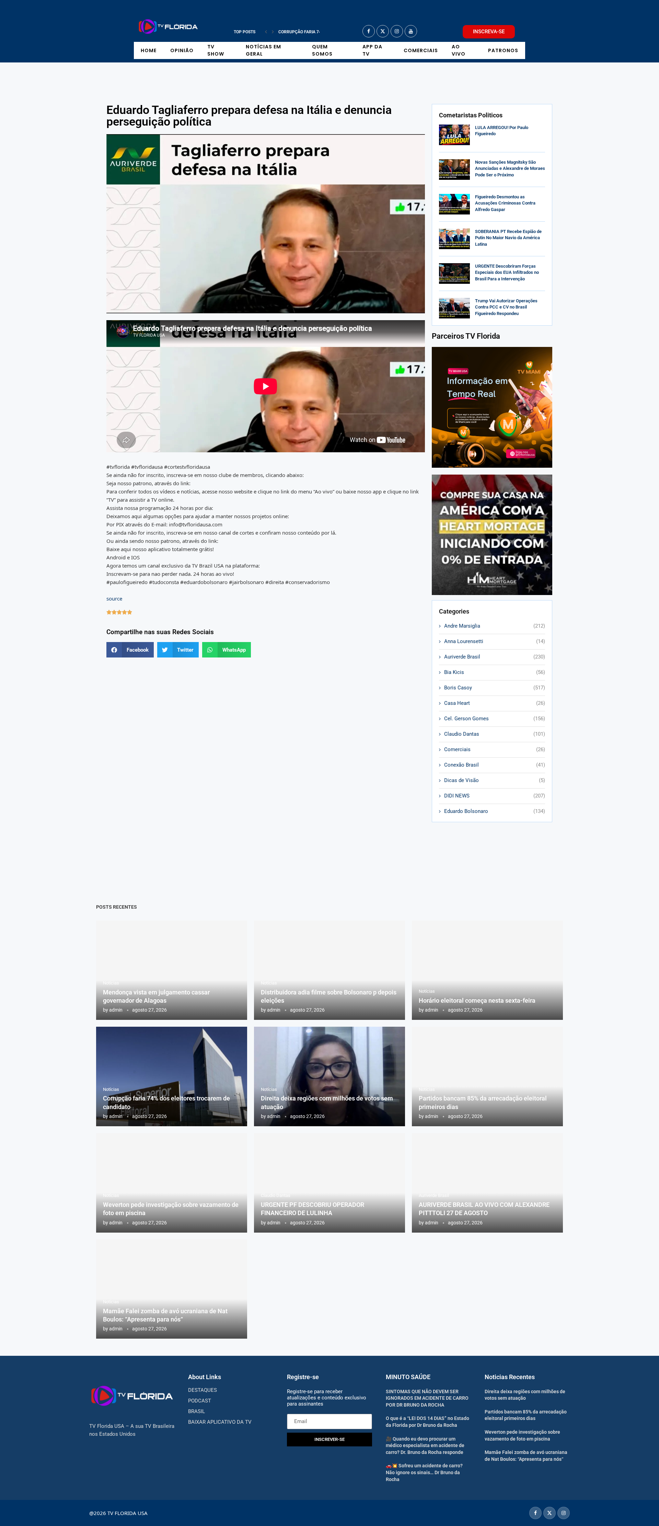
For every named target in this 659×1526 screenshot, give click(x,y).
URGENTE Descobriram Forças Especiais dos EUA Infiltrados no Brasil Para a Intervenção (507, 272)
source (114, 598)
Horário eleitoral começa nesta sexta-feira (477, 1000)
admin (116, 1010)
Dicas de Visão (494, 780)
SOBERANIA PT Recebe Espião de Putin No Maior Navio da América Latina (508, 237)
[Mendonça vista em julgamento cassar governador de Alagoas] (171, 970)
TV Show (215, 50)
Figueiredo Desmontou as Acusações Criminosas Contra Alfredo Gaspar (505, 203)
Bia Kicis (494, 672)
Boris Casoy (494, 688)
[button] (266, 31)
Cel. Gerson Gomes (494, 718)
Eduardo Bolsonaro (494, 811)
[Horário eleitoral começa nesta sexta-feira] (487, 970)
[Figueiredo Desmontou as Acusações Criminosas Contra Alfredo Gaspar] (454, 204)
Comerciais (421, 50)
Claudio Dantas (494, 734)
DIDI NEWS (494, 796)
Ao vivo (458, 50)
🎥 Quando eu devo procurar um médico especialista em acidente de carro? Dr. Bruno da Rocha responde (425, 1445)
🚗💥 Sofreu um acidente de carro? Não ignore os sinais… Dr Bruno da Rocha (424, 1472)
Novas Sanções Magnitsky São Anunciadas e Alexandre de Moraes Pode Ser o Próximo (510, 168)
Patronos (503, 50)
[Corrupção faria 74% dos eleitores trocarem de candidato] (171, 1076)
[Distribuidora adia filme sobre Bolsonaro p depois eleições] (329, 970)
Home (149, 50)
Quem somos (322, 50)
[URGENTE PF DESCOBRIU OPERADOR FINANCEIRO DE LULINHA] (329, 1183)
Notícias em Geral (263, 50)
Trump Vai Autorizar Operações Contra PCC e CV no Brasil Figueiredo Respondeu (506, 307)
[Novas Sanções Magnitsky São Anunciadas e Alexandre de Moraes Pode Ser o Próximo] (454, 169)
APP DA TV (372, 50)
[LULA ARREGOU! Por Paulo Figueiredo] (454, 135)
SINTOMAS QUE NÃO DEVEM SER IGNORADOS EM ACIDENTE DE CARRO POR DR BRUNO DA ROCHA (427, 1398)
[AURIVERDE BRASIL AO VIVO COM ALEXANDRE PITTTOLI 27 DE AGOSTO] (487, 1183)
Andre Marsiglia (494, 626)
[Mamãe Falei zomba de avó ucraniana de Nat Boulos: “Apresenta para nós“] (171, 1289)
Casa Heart (494, 703)
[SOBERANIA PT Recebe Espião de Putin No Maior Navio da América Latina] (454, 239)
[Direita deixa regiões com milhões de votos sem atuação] (329, 1076)
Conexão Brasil (494, 765)
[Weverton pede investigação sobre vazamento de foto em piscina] (171, 1183)
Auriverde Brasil (494, 657)
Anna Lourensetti (494, 641)
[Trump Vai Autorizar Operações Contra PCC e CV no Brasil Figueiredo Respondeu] (454, 308)
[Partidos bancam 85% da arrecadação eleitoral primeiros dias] (487, 1076)
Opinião (182, 50)
